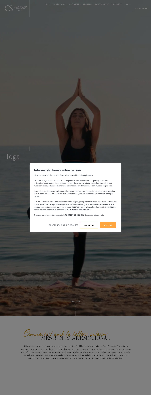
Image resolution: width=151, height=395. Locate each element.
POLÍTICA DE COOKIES (74, 215)
